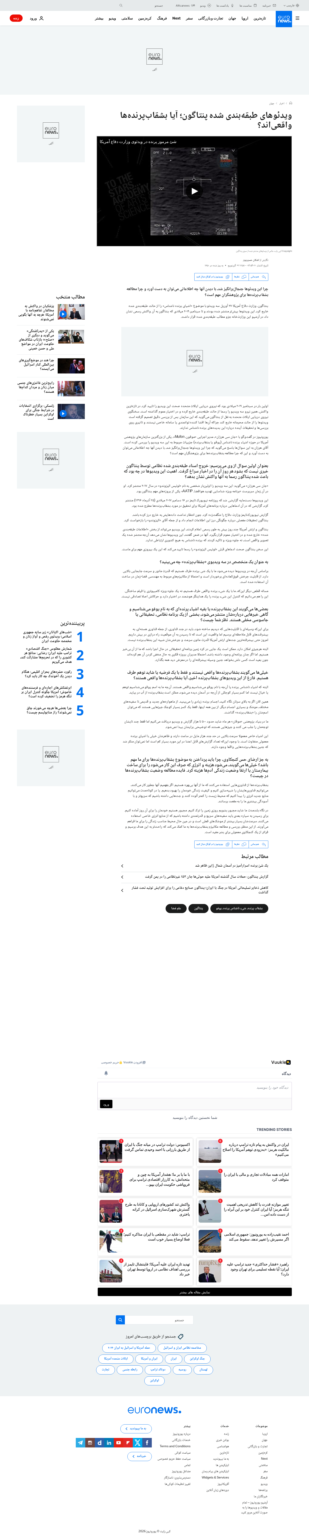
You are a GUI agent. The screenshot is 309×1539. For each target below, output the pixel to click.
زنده (16, 18)
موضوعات (261, 1426)
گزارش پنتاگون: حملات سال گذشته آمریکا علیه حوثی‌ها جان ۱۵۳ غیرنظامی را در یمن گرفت (206, 877)
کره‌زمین (145, 18)
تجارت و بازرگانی (210, 18)
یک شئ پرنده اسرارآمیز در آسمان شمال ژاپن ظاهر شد (231, 866)
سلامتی (127, 18)
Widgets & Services (215, 1478)
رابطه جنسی (129, 1369)
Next (176, 18)
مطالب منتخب (70, 297)
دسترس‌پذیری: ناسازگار (177, 1478)
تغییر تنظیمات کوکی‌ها (177, 1484)
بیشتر (187, 1426)
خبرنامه (141, 1456)
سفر (189, 18)
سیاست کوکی (182, 1452)
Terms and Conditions (175, 1446)
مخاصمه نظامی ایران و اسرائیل (182, 1348)
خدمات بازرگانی (181, 1440)
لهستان (203, 1369)
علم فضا (176, 908)
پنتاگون (198, 908)
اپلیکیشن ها (222, 1465)
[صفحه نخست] (290, 104)
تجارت (105, 1369)
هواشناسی (223, 1446)
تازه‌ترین (260, 18)
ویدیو (112, 18)
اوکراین (154, 1380)
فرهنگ (162, 18)
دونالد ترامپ (157, 1369)
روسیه (182, 1369)
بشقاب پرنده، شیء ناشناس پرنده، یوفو (239, 908)
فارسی (290, 5)
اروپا (245, 18)
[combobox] (143, 5)
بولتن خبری (222, 1440)
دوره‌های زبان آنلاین (217, 1490)
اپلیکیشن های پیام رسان (215, 1471)
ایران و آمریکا (149, 1359)
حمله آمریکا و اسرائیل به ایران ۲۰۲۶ (129, 1348)
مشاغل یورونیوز (181, 1471)
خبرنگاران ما (261, 1496)
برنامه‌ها (263, 1490)
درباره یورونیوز (181, 1434)
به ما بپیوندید (221, 1459)
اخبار (281, 104)
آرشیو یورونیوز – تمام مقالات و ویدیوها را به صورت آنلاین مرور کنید (254, 1507)
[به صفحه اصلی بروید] (284, 19)
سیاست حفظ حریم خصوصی (173, 1459)
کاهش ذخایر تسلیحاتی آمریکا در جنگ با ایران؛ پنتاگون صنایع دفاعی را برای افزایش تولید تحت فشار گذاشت (200, 890)
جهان (232, 18)
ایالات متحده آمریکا (116, 1359)
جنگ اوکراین (197, 1359)
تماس (187, 1465)
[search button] (121, 5)
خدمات (224, 1426)
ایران (174, 1359)
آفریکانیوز (223, 1484)
